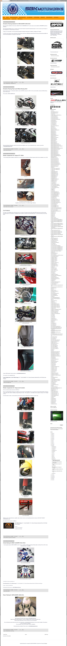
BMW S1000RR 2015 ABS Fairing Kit (56, 148)
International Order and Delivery (55, 275)
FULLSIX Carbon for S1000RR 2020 (56, 248)
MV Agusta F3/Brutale (54, 291)
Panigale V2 (53, 308)
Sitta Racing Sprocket (54, 361)
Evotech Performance (54, 218)
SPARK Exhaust (53, 362)
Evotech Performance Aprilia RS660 (56, 219)
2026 (52, 433)
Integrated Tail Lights (54, 274)
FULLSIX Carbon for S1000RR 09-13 (56, 246)
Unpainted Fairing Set (54, 384)
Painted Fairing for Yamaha (55, 307)
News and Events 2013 (54, 293)
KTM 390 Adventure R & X (55, 278)
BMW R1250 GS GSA (54, 137)
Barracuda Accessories (54, 125)
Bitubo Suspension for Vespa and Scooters (14, 387)
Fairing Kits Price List (54, 240)
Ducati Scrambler (53, 204)
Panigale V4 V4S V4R (54, 310)
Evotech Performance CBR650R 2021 (56, 224)
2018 (52, 443)
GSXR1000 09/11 (53, 259)
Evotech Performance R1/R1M (55, 233)
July (52, 452)
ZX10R (52, 397)
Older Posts (46, 634)
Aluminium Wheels (54, 116)
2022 (52, 438)
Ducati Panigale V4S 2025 (55, 201)
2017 (52, 444)
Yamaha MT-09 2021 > (54, 393)
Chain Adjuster (53, 182)
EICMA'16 (52, 216)
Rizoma (52, 349)
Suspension (53, 365)
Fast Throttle (53, 243)
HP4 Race (52, 272)
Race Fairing (53, 325)
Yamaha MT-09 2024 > (54, 394)
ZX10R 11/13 (53, 400)
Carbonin (52, 170)
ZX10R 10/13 (53, 399)
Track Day (52, 378)
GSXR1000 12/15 (53, 260)
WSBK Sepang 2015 (54, 391)
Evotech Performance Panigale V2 (56, 231)
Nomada (52, 296)
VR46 (52, 385)
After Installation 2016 (8, 382)
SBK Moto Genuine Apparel (55, 351)
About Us (7, 17)
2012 (52, 478)
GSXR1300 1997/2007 (54, 262)
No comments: (16, 82)
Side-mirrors (53, 360)
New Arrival (52, 292)
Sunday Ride (53, 364)
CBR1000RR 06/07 (54, 172)
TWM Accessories (53, 381)
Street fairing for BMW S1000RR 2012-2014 (14, 543)
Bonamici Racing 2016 (54, 158)
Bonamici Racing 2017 (54, 159)
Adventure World (14, 18)
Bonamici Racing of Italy (22, 17)
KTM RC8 (52, 280)
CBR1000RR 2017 (54, 175)
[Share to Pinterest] (23, 82)
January (53, 473)
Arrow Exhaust (53, 123)
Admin (52, 110)
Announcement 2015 (54, 118)
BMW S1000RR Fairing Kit (55, 154)
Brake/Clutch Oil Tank (54, 166)
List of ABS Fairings (29, 17)
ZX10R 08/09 (53, 398)
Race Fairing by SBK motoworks (55, 327)
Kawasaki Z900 (53, 276)
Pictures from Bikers (54, 312)
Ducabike (52, 190)
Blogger (46, 643)
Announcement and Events (55, 119)
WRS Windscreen (20, 18)
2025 (52, 434)
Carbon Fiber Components (55, 168)
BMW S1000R (53, 140)
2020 (52, 440)
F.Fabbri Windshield (54, 239)
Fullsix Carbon (53, 244)
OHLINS (52, 301)
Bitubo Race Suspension (9, 537)
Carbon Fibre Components (55, 169)
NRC (52, 299)
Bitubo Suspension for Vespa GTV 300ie (13, 155)
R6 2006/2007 (53, 323)
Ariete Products (53, 122)
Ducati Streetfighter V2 (54, 205)
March (53, 457)
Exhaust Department (54, 238)
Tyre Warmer (53, 382)
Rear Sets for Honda (54, 347)
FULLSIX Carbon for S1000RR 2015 (56, 247)
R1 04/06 (52, 314)
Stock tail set (53, 363)
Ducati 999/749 (53, 197)
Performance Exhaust (54, 311)
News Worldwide (53, 294)
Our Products (6, 210)
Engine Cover (53, 217)
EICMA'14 (52, 215)
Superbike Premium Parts (6, 18)
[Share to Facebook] (22, 82)
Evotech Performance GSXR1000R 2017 (57, 228)
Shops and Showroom (54, 359)
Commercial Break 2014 (54, 187)
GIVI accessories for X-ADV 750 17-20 (56, 255)
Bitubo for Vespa (8, 206)
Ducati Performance (54, 203)
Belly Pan (52, 126)
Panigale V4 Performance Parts (55, 309)
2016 (52, 445)
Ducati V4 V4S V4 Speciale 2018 (56, 207)
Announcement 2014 (54, 117)
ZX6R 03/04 (53, 402)
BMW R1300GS (53, 138)
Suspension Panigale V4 (54, 366)
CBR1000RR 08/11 (8, 83)
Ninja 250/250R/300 (54, 295)
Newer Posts (5, 634)
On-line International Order (14, 17)
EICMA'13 (52, 214)
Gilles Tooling (53, 254)
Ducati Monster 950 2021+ (55, 199)
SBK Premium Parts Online (55, 55)
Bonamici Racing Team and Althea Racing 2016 (15, 88)
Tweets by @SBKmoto (53, 407)
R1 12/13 (52, 317)
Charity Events (53, 183)
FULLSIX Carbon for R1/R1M (55, 245)
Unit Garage (53, 383)
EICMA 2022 (53, 213)
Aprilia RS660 (53, 120)
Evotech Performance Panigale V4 (56, 232)
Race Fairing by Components (55, 326)
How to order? (53, 271)
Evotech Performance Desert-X (55, 225)
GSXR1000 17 (53, 261)
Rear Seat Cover (53, 344)
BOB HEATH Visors (54, 157)
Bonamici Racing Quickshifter (55, 164)
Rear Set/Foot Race (54, 345)
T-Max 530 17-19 (53, 367)
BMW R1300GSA (53, 139)
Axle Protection (53, 124)
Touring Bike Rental (54, 377)
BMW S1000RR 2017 (54, 150)
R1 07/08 (52, 315)
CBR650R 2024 (53, 181)
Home (4, 17)
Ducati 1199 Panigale (54, 191)
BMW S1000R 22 (53, 141)
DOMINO (52, 189)
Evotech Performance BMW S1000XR (56, 223)
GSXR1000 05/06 (53, 257)
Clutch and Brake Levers (54, 184)
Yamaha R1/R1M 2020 (54, 395)
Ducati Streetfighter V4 (54, 206)
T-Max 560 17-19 (53, 368)
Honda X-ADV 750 (53, 270)
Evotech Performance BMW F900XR (56, 220)
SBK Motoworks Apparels (54, 352)
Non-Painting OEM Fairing (55, 297)
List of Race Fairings (36, 17)
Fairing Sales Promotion (54, 242)
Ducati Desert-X (53, 198)
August (53, 451)
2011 (52, 479)
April (53, 456)
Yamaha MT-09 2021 (54, 392)
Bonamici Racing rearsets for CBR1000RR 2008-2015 (16, 23)
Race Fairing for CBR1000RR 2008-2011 (13, 595)
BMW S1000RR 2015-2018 (55, 149)
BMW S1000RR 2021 (54, 151)
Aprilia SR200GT (53, 121)
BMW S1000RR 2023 (54, 152)
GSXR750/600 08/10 (54, 264)
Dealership (52, 188)
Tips (51, 376)
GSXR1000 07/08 (53, 258)
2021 (52, 439)
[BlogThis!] (20, 82)
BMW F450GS (53, 132)
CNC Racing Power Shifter (55, 185)
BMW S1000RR (53, 142)
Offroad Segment (53, 300)
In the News (53, 273)
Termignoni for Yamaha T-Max (55, 375)
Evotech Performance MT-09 (55, 230)
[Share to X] (21, 82)
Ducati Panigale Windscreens (55, 202)
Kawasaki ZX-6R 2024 (54, 277)
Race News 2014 (53, 336)
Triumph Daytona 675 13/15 (55, 380)
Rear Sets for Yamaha (54, 348)
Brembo (52, 167)
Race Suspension (56, 17)
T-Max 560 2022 (53, 369)
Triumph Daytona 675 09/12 (55, 379)
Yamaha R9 (53, 396)
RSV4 (52, 350)
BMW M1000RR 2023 (54, 135)
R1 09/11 (52, 316)
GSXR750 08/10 (53, 263)
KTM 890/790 (53, 279)
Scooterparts (11, 206)
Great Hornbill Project (54, 256)
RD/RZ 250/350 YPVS (54, 343)
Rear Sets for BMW (54, 346)
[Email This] (19, 82)
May (52, 455)
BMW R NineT (53, 136)
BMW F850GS (53, 133)
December (53, 446)
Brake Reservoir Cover (54, 165)
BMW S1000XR (53, 156)
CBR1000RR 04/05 (54, 171)
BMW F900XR (53, 134)
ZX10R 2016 (53, 401)
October (53, 449)
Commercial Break (53, 186)
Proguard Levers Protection (55, 313)
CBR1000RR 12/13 (13, 83)
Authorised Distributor (49, 17)
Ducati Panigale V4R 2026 (55, 200)
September (53, 450)
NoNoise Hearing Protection (55, 298)
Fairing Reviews (43, 17)
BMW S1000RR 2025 (54, 153)
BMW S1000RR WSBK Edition (55, 155)
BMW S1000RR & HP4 (54, 143)
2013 (52, 477)
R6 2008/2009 (53, 324)
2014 (52, 476)
